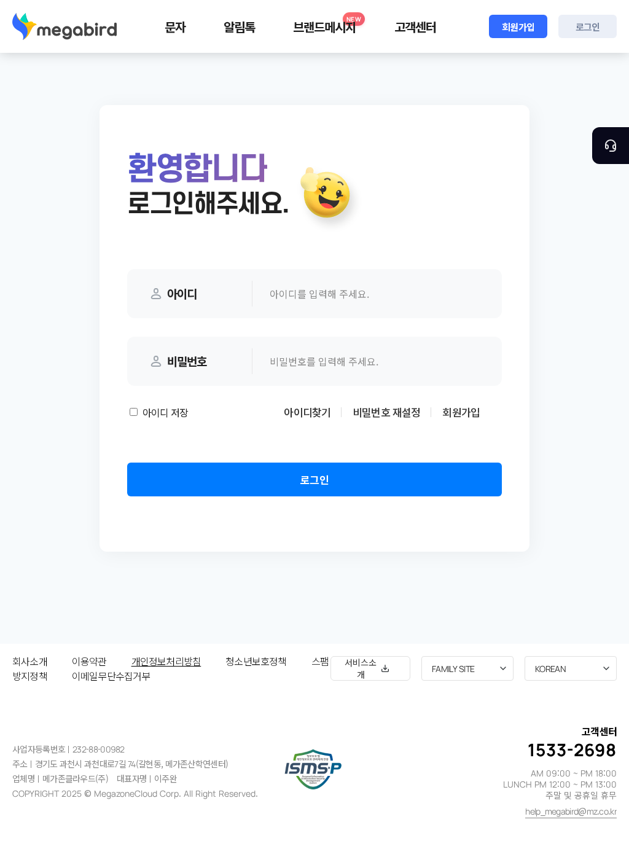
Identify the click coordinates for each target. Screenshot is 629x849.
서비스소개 (361, 668)
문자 (175, 27)
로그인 (588, 26)
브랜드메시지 (327, 25)
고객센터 (415, 27)
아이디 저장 (165, 412)
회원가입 (518, 26)
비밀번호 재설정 (386, 412)
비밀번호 (186, 361)
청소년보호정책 (255, 661)
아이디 (182, 293)
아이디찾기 (307, 412)
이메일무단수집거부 (111, 675)
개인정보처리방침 (166, 661)
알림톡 (239, 27)
